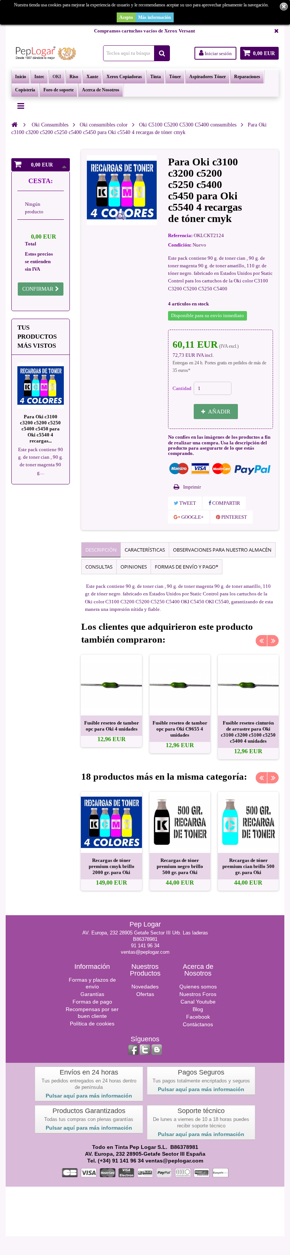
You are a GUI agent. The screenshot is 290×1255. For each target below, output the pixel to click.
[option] (111, 701)
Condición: (179, 245)
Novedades (145, 987)
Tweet (187, 503)
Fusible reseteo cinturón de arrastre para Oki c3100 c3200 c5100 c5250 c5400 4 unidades (248, 732)
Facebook (198, 1017)
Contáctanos (198, 1024)
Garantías (92, 994)
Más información (154, 17)
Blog (198, 1009)
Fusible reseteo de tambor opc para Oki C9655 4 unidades (180, 729)
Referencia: (180, 235)
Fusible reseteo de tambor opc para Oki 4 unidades (111, 726)
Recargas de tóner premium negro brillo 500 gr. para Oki (180, 866)
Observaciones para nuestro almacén (222, 549)
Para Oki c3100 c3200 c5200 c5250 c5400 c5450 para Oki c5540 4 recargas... (40, 429)
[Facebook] (133, 1049)
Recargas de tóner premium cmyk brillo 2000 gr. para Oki (111, 866)
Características (145, 549)
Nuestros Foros (197, 994)
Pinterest (233, 517)
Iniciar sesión (218, 53)
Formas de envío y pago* (186, 566)
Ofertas (145, 994)
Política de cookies (92, 1024)
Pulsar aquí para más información (89, 1096)
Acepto (126, 17)
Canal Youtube (198, 1002)
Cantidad (182, 388)
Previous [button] (261, 640)
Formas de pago (92, 1002)
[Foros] (156, 1049)
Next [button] (273, 640)
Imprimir (192, 487)
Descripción (101, 549)
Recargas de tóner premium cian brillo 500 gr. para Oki (248, 866)
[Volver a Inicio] (14, 124)
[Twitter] (145, 1049)
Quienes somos (198, 987)
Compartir (225, 503)
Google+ (192, 517)
